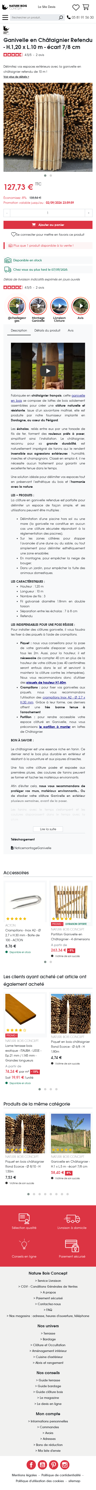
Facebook (31, 1464)
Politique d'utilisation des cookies (40, 1481)
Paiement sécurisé (49, 1298)
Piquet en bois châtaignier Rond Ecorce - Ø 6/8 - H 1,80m (70, 1047)
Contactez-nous (49, 1304)
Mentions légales (25, 1475)
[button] (45, 175)
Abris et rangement (49, 1363)
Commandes (49, 1427)
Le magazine (49, 1398)
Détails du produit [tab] (47, 330)
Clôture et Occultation (49, 1345)
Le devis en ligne (49, 1404)
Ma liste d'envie (49, 1451)
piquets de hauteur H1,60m (46, 683)
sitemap (74, 1481)
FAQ (49, 1310)
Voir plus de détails (15, 76)
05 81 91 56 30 (82, 17)
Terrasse (49, 1333)
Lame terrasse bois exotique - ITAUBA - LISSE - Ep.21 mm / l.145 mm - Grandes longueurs (23, 1053)
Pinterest (53, 1464)
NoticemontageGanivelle (32, 848)
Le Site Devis (46, 7)
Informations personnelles (49, 1421)
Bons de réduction (49, 1445)
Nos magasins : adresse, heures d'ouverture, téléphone (49, 1316)
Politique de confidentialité (61, 1475)
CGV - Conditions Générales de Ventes (49, 1287)
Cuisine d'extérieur (49, 1357)
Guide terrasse (49, 1380)
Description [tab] (19, 330)
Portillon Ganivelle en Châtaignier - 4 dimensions (70, 936)
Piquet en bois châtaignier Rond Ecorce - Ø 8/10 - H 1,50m (24, 1166)
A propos (49, 1292)
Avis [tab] (70, 330)
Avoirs (49, 1433)
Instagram (64, 1464)
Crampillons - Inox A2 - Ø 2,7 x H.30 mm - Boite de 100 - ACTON (23, 935)
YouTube (42, 1464)
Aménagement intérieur (49, 1351)
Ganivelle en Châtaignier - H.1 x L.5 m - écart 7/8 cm (70, 1164)
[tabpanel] (48, 596)
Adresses (49, 1439)
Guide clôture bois (49, 1392)
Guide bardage (49, 1386)
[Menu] (5, 17)
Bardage (49, 1339)
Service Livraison (49, 1281)
